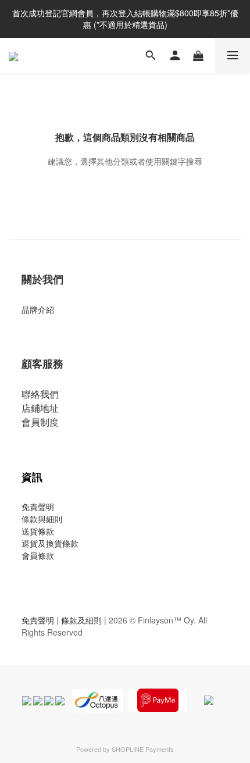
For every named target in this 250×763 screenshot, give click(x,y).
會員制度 (40, 422)
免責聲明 (38, 506)
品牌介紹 (38, 309)
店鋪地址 (40, 408)
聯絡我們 (40, 394)
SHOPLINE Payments (143, 749)
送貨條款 (38, 531)
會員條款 (38, 555)
